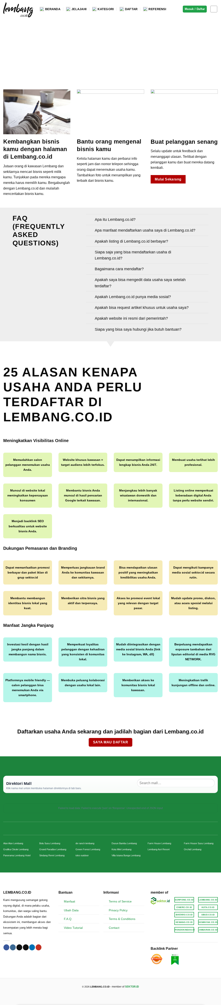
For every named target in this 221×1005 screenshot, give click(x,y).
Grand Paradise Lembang (52, 849)
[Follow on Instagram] (213, 9)
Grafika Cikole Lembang (15, 849)
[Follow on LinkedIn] (32, 947)
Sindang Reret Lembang (52, 855)
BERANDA (52, 9)
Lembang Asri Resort (159, 849)
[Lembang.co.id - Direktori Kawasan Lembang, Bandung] (18, 9)
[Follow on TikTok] (19, 947)
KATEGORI (106, 9)
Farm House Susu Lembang (198, 843)
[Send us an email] (26, 947)
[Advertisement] (110, 50)
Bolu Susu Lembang (49, 843)
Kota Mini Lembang (121, 849)
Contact (114, 927)
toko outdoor (82, 855)
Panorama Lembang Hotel (16, 855)
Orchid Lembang (192, 849)
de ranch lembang (85, 843)
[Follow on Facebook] (6, 947)
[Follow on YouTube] (38, 947)
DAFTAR (131, 9)
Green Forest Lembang (88, 849)
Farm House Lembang (159, 843)
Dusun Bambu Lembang (124, 843)
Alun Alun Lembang (13, 843)
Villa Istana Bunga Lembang (126, 855)
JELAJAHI (79, 9)
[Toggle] (90, 220)
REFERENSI (157, 9)
